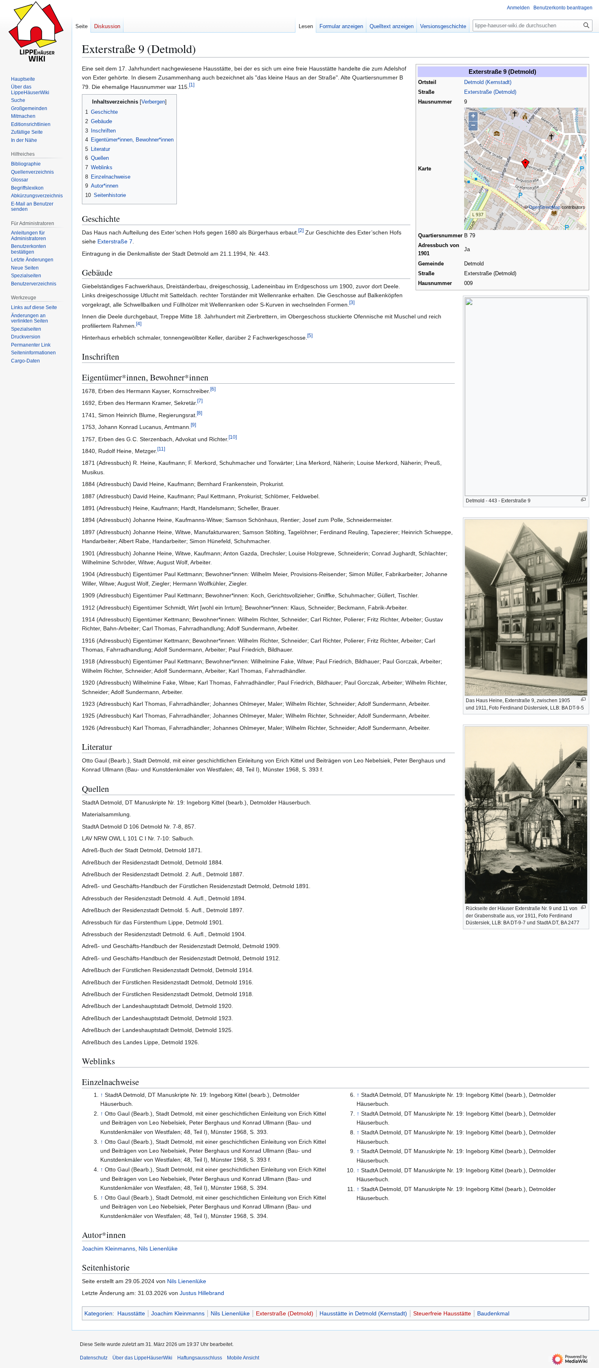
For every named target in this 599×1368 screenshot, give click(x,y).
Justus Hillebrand (202, 1293)
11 (161, 448)
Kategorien (98, 1313)
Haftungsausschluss (199, 1358)
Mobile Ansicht (243, 1358)
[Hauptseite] (35, 32)
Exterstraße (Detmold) (490, 92)
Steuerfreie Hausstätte (442, 1313)
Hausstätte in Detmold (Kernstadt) (363, 1313)
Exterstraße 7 (114, 241)
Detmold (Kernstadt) (487, 82)
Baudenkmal (493, 1313)
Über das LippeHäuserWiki (142, 1358)
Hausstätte (131, 1313)
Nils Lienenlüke (158, 1248)
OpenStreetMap (544, 207)
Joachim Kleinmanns (108, 1248)
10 (233, 437)
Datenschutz (94, 1358)
